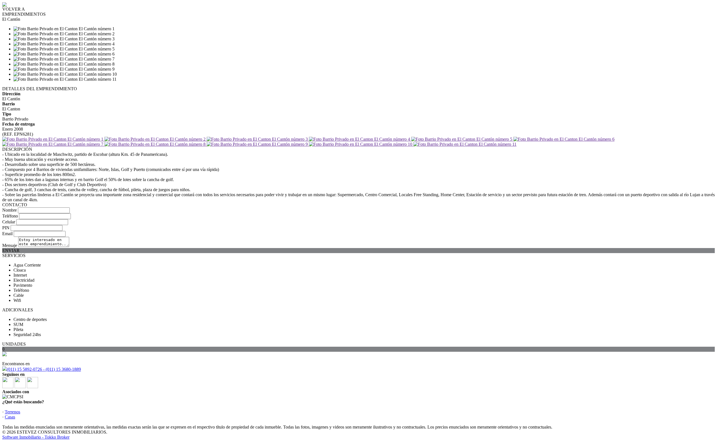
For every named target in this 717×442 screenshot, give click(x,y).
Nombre (9, 210)
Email (7, 233)
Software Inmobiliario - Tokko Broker (35, 437)
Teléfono (10, 216)
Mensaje (9, 245)
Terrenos (12, 411)
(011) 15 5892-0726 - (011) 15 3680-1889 (44, 369)
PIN (6, 227)
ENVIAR (11, 250)
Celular (8, 221)
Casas (10, 417)
